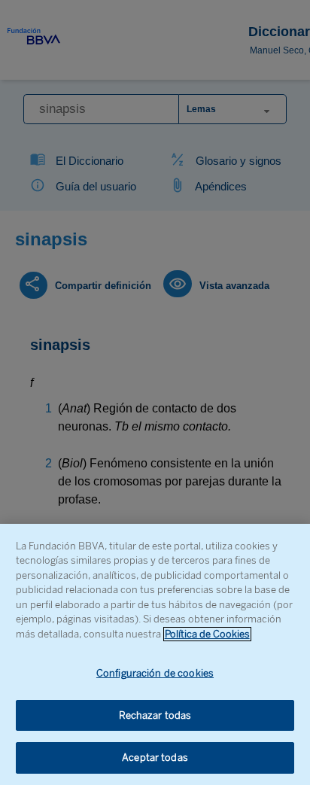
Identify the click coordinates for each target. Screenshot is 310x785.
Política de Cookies (207, 634)
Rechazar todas (155, 715)
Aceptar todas (155, 757)
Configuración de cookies (155, 673)
